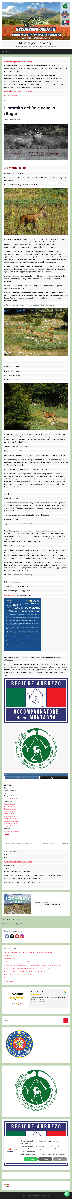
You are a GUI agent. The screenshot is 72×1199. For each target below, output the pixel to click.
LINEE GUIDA (10, 595)
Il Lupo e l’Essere (10, 959)
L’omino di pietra (9, 981)
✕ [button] (66, 1138)
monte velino (8, 826)
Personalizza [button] (60, 1159)
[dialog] (36, 1149)
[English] (5, 1184)
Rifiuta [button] (45, 1159)
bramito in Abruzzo (10, 818)
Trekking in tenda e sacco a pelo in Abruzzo (19, 962)
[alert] (36, 924)
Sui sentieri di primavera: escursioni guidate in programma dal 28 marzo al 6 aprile (32, 965)
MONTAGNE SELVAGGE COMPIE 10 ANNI (18, 975)
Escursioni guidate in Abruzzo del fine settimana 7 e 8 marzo (24, 971)
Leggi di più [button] (34, 1005)
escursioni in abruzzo (11, 821)
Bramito (6, 804)
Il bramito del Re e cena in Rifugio (53, 843)
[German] (6, 1184)
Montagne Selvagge (36, 43)
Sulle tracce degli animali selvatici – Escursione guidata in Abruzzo (27, 968)
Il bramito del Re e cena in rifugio (20, 843)
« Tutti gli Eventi (10, 95)
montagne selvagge (10, 823)
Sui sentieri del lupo (11, 978)
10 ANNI (7, 955)
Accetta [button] (31, 1159)
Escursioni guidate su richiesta (18, 62)
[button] (67, 1194)
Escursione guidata (10, 798)
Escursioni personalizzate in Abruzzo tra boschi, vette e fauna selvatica (28, 952)
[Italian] (8, 1184)
